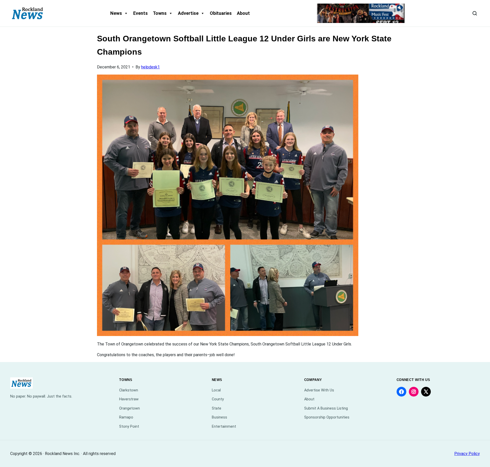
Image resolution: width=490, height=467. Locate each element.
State (216, 408)
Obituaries (221, 13)
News (116, 13)
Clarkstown (128, 390)
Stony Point (129, 426)
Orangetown (129, 408)
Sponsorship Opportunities (326, 417)
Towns (160, 13)
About (243, 13)
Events (140, 13)
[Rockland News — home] (27, 13)
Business (219, 417)
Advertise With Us (319, 390)
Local (216, 390)
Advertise (188, 13)
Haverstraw (129, 399)
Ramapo (126, 417)
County (218, 399)
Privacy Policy (467, 453)
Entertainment (224, 426)
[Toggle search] (475, 13)
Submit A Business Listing (326, 408)
